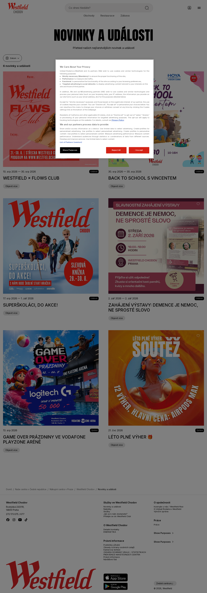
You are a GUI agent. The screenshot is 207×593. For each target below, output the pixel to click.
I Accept (139, 150)
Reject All (116, 150)
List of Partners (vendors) (71, 142)
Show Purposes (70, 150)
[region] (104, 109)
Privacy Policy (117, 120)
